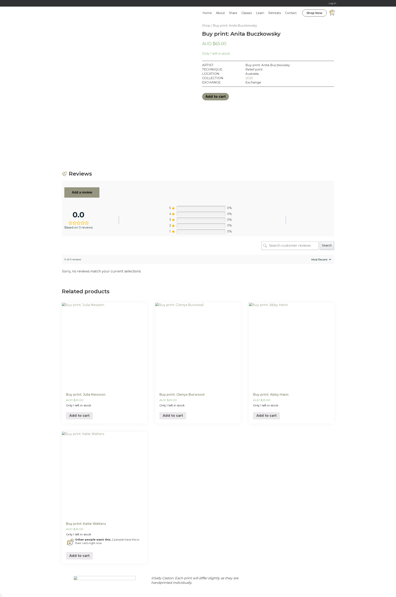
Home (207, 13)
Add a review (82, 192)
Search (327, 245)
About (220, 13)
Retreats (274, 13)
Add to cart (215, 97)
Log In (332, 3)
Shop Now (314, 13)
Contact (291, 13)
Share (233, 13)
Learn (260, 13)
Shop (206, 25)
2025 (249, 78)
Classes (246, 13)
